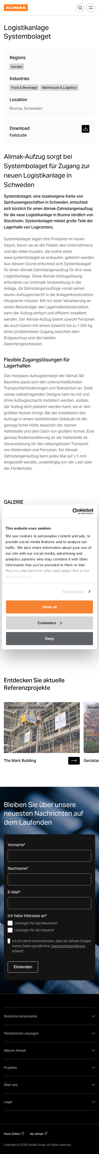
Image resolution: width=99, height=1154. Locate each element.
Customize (47, 623)
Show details (73, 591)
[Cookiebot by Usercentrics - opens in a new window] (72, 511)
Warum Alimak (15, 1050)
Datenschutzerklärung (68, 946)
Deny (49, 638)
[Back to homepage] (16, 7)
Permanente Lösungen (21, 1033)
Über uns (11, 1085)
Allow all (49, 607)
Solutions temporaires (20, 1016)
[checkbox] (49, 927)
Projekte (10, 1067)
